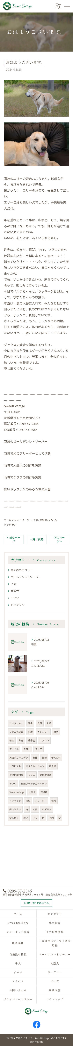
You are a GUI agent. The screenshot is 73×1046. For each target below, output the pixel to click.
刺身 (49, 723)
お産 (21, 740)
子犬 (35, 520)
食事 (39, 723)
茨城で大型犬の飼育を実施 (22, 465)
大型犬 (43, 520)
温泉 (30, 723)
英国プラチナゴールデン (34, 783)
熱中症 (31, 740)
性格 (53, 800)
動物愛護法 (45, 774)
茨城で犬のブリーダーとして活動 (27, 453)
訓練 (30, 731)
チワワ (52, 520)
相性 (11, 740)
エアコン (44, 740)
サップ (38, 749)
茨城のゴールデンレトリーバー (25, 441)
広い (25, 817)
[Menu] (66, 6)
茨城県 (43, 792)
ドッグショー (16, 723)
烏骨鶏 (52, 766)
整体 (35, 757)
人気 (35, 809)
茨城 (28, 800)
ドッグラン (10, 524)
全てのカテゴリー (22, 570)
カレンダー (43, 731)
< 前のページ (13, 539)
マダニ (31, 774)
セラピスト (15, 766)
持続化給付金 (16, 774)
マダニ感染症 (16, 731)
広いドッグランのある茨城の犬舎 (27, 489)
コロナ (26, 749)
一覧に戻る (36, 539)
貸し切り (14, 817)
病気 (56, 731)
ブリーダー (41, 800)
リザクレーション (35, 766)
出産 (44, 757)
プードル (14, 749)
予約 (51, 817)
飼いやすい (15, 809)
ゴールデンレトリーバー (18, 520)
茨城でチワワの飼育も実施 (22, 477)
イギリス (46, 809)
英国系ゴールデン (18, 757)
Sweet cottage (16, 792)
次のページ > (59, 539)
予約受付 (56, 757)
